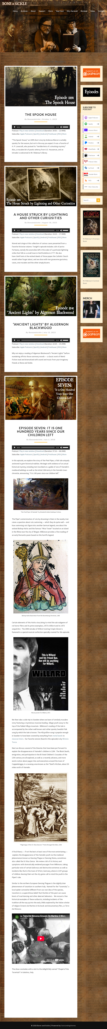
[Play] (15, 127)
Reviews (84, 11)
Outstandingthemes (68, 1025)
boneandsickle (33, 119)
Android (44, 134)
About (33, 11)
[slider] (66, 127)
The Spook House (41, 114)
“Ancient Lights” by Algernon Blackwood (41, 326)
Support (42, 11)
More (64, 134)
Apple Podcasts (26, 134)
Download (40, 130)
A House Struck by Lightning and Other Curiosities (41, 216)
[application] (41, 127)
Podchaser (52, 134)
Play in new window (27, 130)
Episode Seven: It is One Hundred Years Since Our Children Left (41, 431)
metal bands (57, 735)
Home (15, 11)
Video (92, 11)
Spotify (36, 134)
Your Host (60, 11)
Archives (24, 11)
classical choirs (18, 739)
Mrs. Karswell (72, 11)
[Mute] (61, 127)
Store (50, 11)
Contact (101, 11)
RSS (59, 134)
